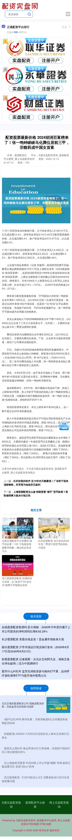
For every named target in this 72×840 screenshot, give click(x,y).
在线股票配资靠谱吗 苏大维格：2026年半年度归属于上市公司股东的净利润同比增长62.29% (36, 629)
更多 (64, 27)
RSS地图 (34, 824)
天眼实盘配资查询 (11, 804)
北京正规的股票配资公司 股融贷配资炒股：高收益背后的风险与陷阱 (23, 705)
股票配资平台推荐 (35, 804)
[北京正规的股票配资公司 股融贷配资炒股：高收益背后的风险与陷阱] (58, 705)
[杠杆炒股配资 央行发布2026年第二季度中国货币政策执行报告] (54, 527)
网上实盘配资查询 (59, 804)
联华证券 (44, 830)
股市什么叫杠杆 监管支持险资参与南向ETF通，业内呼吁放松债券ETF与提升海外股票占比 (35, 673)
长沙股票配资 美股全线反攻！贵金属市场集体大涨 (33, 639)
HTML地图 (45, 824)
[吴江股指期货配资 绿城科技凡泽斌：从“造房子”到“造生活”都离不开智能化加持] (17, 565)
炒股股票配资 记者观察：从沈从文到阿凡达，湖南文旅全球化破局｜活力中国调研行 (36, 661)
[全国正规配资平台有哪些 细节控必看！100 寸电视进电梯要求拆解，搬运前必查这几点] (17, 527)
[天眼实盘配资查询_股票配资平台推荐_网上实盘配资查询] (20, 6)
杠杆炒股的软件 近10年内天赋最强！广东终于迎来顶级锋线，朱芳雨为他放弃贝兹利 (36, 482)
